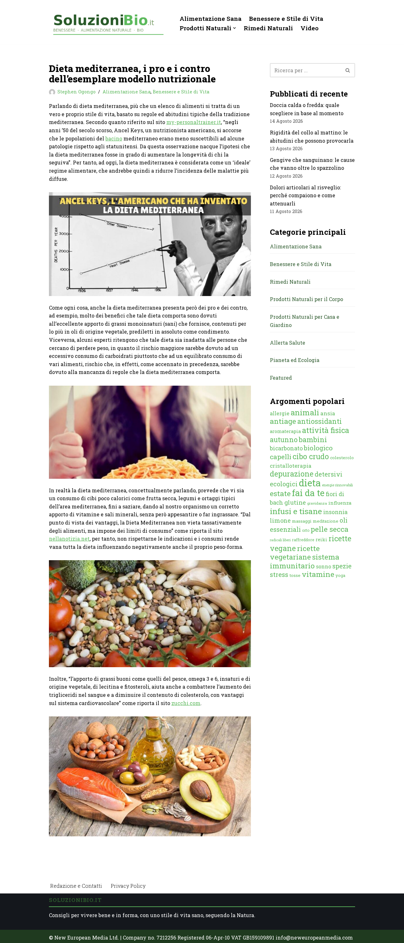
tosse (294, 575)
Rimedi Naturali (268, 28)
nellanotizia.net (69, 538)
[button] (234, 28)
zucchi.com (185, 703)
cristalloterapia (291, 465)
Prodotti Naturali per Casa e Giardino (304, 320)
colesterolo (342, 457)
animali (305, 412)
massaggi (302, 521)
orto (305, 530)
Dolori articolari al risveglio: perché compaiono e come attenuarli (305, 195)
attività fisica (325, 430)
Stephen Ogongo (76, 92)
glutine (295, 502)
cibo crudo (311, 456)
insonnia (335, 512)
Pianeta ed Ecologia (294, 360)
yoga (340, 575)
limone (280, 520)
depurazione (291, 473)
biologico (318, 447)
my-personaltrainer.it (193, 122)
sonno (323, 566)
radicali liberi (280, 540)
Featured (281, 377)
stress (279, 574)
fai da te (308, 492)
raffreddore (303, 539)
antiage (283, 421)
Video (309, 28)
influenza (340, 503)
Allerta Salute (287, 342)
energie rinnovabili (337, 485)
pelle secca (329, 529)
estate (280, 493)
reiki (321, 540)
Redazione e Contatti (76, 885)
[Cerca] (348, 70)
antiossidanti (319, 421)
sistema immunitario (304, 561)
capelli (280, 456)
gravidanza (317, 503)
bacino (113, 138)
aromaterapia (285, 431)
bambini (313, 439)
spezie (342, 566)
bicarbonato (286, 448)
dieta (310, 483)
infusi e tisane (296, 511)
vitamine (318, 574)
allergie (279, 413)
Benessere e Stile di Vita (286, 18)
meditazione (325, 521)
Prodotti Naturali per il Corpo (306, 299)
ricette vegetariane (295, 552)
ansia (327, 413)
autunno (284, 439)
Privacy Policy (128, 885)
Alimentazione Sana (210, 18)
